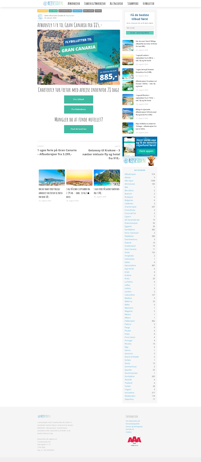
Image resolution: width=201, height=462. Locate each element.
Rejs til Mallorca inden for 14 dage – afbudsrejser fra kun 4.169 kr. (146, 126)
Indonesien (129, 259)
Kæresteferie (130, 265)
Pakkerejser (130, 321)
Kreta (127, 278)
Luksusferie (130, 295)
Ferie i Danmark (132, 233)
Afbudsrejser (74, 3)
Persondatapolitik (132, 424)
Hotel (127, 252)
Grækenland (130, 246)
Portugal (128, 340)
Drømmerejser (131, 223)
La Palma (129, 282)
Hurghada (129, 255)
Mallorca (128, 301)
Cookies (129, 432)
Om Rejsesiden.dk (133, 421)
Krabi (127, 272)
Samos (128, 350)
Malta (127, 304)
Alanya (128, 177)
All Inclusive (116, 3)
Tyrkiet (128, 386)
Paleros (128, 324)
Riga (126, 347)
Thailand (128, 383)
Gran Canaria (88, 11)
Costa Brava (130, 210)
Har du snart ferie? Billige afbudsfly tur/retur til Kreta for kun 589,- (50, 193)
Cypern (128, 216)
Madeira (128, 298)
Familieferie (130, 229)
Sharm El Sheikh (132, 357)
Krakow (128, 275)
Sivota (127, 363)
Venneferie (129, 392)
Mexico (128, 314)
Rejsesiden (70, 15)
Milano (128, 317)
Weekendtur (130, 396)
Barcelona (129, 190)
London (128, 291)
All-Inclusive (130, 184)
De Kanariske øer (65, 11)
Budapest (129, 197)
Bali (126, 187)
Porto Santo (130, 337)
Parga (127, 327)
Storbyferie (133, 3)
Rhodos (128, 343)
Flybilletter (148, 3)
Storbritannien (131, 373)
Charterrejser (131, 206)
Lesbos (128, 288)
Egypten (128, 226)
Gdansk (128, 242)
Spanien (98, 11)
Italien (127, 262)
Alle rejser (53, 11)
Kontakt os (130, 429)
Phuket (128, 330)
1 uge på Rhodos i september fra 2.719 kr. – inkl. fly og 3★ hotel (145, 97)
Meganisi (128, 311)
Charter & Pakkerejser (95, 3)
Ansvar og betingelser (134, 426)
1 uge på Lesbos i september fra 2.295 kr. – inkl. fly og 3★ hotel (78, 193)
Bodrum (128, 193)
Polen (127, 334)
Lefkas (127, 285)
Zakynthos (129, 399)
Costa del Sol (130, 213)
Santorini (129, 353)
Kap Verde (129, 268)
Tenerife (128, 379)
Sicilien (128, 360)
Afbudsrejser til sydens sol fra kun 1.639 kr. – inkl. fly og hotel (146, 83)
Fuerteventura (131, 239)
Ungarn (128, 389)
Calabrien (129, 203)
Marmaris (129, 308)
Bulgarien (129, 200)
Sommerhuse (131, 366)
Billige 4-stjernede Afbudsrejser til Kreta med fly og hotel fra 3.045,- (146, 112)
